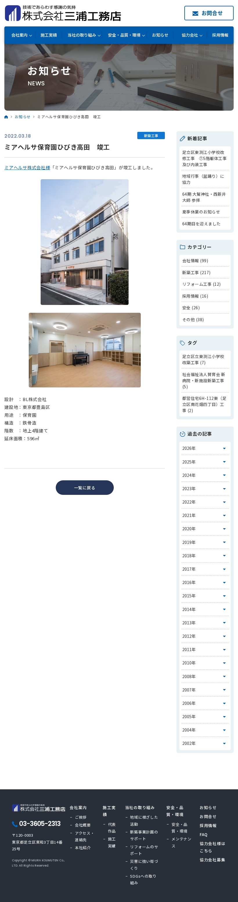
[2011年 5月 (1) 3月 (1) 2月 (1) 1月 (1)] (205, 649)
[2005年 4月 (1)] (205, 716)
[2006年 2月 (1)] (205, 703)
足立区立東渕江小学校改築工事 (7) (203, 359)
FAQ (204, 834)
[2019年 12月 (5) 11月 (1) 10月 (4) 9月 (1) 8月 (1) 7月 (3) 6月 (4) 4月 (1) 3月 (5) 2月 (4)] (205, 542)
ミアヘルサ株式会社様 (27, 167)
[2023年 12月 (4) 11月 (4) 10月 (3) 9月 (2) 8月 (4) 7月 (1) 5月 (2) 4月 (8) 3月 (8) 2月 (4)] (205, 488)
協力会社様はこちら (213, 846)
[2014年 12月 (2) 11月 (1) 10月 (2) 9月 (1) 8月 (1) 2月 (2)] (205, 609)
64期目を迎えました (201, 224)
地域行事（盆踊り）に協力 (203, 179)
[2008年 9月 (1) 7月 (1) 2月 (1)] (205, 676)
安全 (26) (191, 307)
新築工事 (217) (196, 272)
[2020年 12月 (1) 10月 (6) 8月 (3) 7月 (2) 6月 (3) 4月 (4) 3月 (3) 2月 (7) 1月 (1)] (205, 529)
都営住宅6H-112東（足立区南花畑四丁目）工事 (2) (204, 404)
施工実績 (49, 35)
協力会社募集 (213, 860)
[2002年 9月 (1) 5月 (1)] (205, 743)
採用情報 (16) (195, 296)
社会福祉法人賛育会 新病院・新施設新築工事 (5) (204, 380)
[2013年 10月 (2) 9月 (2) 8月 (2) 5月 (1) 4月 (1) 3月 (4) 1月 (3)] (205, 622)
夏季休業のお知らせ (201, 212)
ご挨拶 (81, 817)
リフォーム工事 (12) (201, 284)
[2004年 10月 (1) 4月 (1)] (205, 730)
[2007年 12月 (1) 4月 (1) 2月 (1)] (205, 689)
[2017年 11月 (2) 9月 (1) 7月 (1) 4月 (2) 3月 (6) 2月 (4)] (205, 569)
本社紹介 (83, 847)
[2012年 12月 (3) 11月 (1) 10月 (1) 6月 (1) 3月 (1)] (205, 636)
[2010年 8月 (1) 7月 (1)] (205, 663)
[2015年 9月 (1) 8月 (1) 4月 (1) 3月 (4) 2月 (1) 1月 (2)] (205, 596)
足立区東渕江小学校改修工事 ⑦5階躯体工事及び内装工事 (204, 158)
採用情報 (220, 35)
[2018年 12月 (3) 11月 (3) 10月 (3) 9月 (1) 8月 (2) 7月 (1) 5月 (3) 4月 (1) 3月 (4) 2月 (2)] (205, 555)
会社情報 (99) (195, 260)
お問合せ (212, 13)
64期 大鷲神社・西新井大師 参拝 (204, 197)
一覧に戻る (84, 487)
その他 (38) (193, 319)
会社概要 (83, 825)
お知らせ (160, 35)
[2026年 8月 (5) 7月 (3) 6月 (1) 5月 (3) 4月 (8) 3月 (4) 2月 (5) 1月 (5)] (205, 448)
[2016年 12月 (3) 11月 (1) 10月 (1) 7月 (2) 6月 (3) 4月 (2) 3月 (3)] (205, 582)
